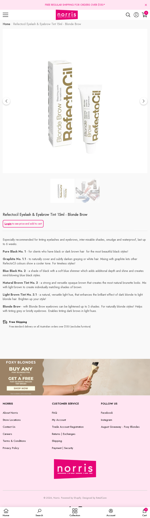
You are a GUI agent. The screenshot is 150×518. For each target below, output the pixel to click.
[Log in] (136, 15)
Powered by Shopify (71, 498)
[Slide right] (143, 101)
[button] (146, 4)
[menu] (5, 15)
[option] (75, 101)
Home (6, 24)
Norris (56, 498)
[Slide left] (6, 101)
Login (8, 223)
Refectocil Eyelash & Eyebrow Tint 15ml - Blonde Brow (45, 214)
